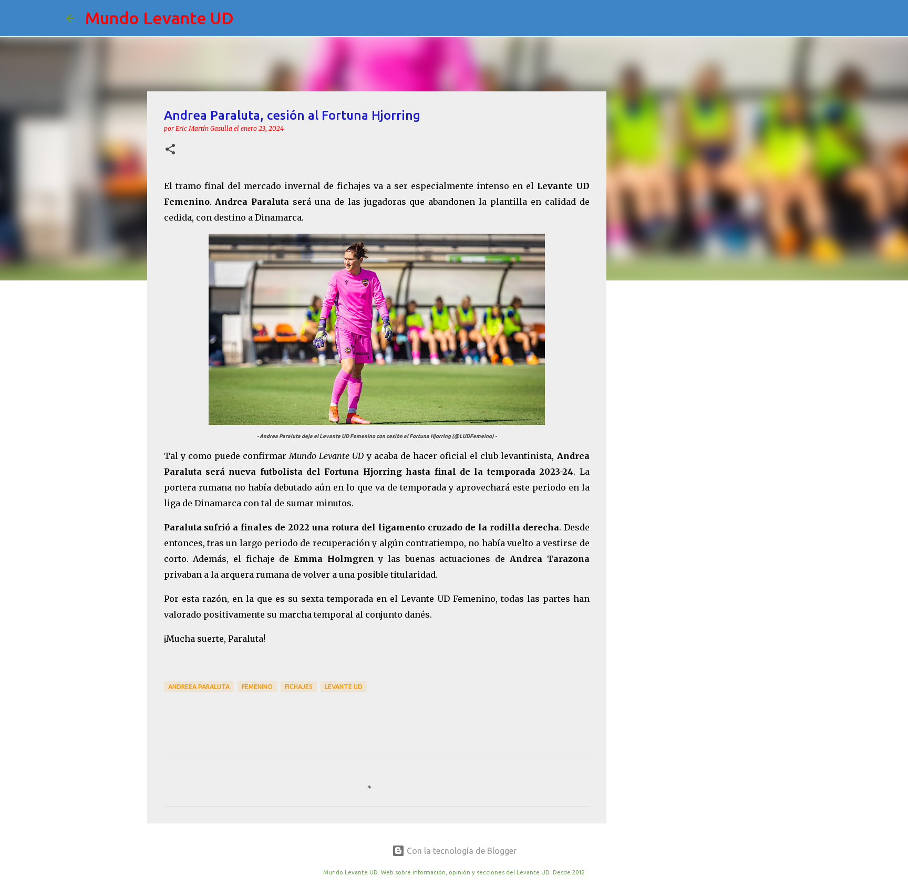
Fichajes (299, 686)
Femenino (257, 686)
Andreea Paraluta (199, 686)
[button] (170, 150)
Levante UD (344, 686)
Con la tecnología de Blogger (461, 850)
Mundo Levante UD (159, 17)
